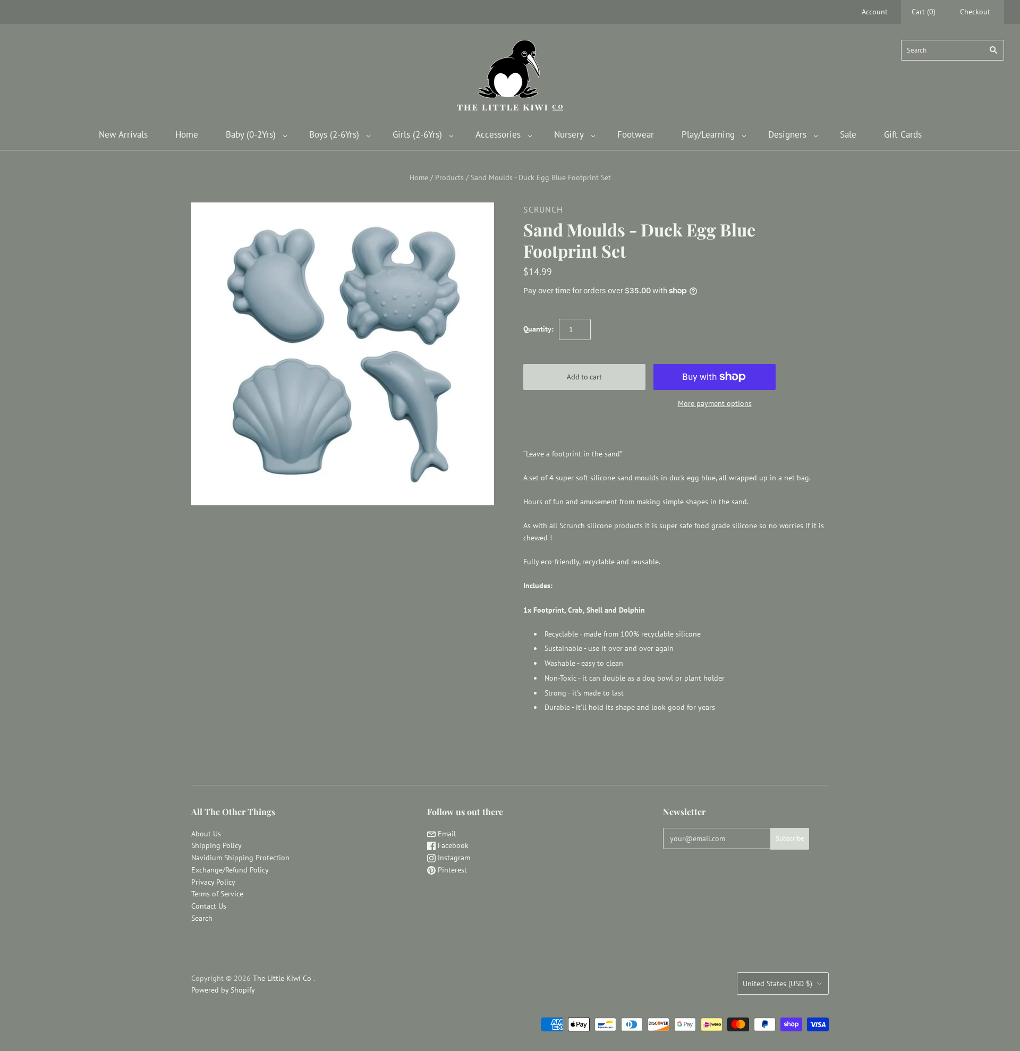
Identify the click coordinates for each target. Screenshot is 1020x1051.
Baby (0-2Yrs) (251, 134)
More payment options (715, 403)
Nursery (569, 134)
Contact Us (208, 906)
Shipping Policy (216, 845)
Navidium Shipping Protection (240, 857)
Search (201, 918)
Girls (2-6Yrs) (417, 134)
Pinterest (451, 870)
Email (446, 833)
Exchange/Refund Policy (230, 870)
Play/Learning (708, 134)
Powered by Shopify (223, 990)
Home (186, 134)
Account (875, 11)
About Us (206, 833)
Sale (848, 134)
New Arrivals (123, 134)
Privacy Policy (213, 882)
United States (777, 983)
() (924, 11)
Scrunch (543, 209)
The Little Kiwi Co (283, 978)
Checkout (975, 11)
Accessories (498, 134)
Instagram (453, 857)
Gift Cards (903, 134)
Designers (787, 134)
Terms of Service (217, 894)
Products (449, 177)
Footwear (635, 134)
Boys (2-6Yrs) (334, 134)
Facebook (452, 845)
